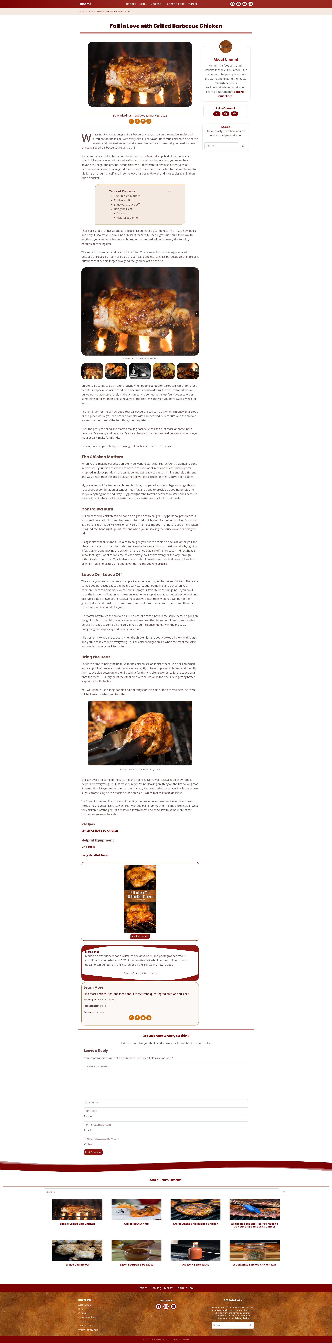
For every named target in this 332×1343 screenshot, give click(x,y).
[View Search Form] (205, 3)
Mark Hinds (92, 951)
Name (89, 1116)
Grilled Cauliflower (77, 1264)
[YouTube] (244, 3)
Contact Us (83, 1313)
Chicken (102, 1005)
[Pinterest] (250, 3)
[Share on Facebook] (137, 121)
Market (168, 1288)
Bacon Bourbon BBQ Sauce (136, 1264)
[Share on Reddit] (148, 121)
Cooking (156, 1288)
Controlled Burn (124, 200)
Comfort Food (176, 4)
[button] (140, 314)
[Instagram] (238, 3)
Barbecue (102, 999)
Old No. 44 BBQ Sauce (195, 1264)
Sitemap (82, 1321)
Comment (91, 1102)
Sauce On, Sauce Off (127, 204)
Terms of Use (84, 1325)
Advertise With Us (87, 1317)
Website (89, 1144)
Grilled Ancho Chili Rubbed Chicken (195, 1223)
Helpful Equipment (128, 217)
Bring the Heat (123, 209)
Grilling (112, 999)
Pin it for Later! (140, 936)
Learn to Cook (84, 11)
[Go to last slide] (83, 314)
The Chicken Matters (127, 196)
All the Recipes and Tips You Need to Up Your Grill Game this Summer (254, 1225)
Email (88, 1130)
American (99, 1012)
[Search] (243, 145)
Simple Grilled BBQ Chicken (99, 830)
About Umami (85, 1304)
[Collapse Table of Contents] (169, 191)
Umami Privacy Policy (88, 1329)
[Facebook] (232, 3)
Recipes (131, 4)
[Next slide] (197, 314)
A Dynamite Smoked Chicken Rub (254, 1264)
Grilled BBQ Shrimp (136, 1223)
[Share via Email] (143, 121)
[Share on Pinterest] (131, 121)
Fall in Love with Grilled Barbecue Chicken (111, 11)
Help (80, 1309)
